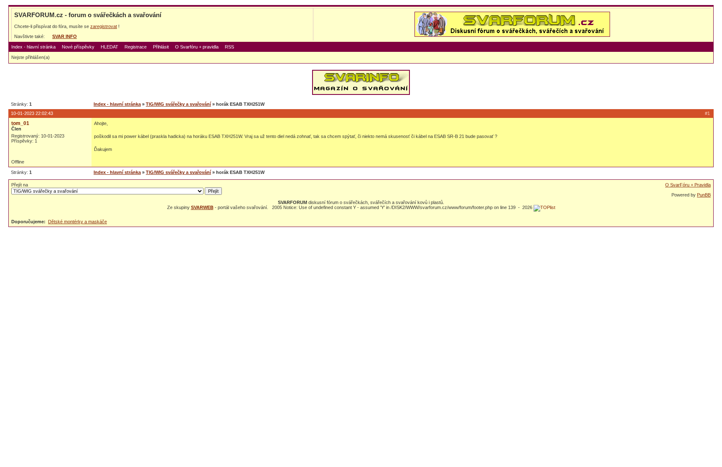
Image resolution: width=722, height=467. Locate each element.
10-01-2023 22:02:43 (32, 113)
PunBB (704, 194)
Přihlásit (161, 46)
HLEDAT (109, 46)
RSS (229, 46)
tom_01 (20, 123)
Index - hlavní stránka (33, 46)
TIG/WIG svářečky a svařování (178, 104)
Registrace (136, 46)
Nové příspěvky (78, 46)
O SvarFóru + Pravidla (688, 184)
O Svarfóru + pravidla (197, 46)
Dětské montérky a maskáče (77, 221)
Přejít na (19, 184)
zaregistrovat (103, 26)
